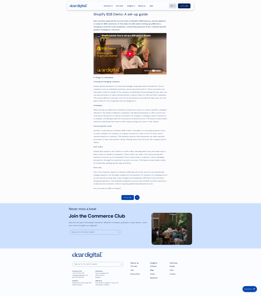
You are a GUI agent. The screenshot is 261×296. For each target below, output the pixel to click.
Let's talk (184, 6)
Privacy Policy (135, 274)
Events (152, 274)
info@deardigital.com (80, 275)
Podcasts (153, 266)
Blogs (152, 270)
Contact (173, 274)
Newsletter (154, 278)
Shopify (172, 266)
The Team (133, 266)
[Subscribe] (118, 232)
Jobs (132, 270)
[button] (108, 6)
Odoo (172, 270)
